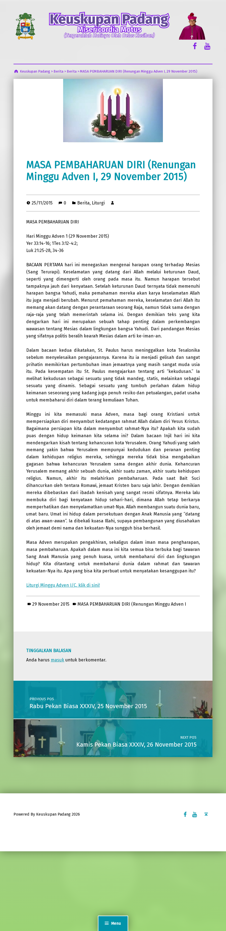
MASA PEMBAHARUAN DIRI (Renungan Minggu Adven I (131, 604)
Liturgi (98, 203)
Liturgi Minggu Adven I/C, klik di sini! (63, 585)
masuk (57, 660)
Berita (83, 203)
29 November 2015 (50, 604)
